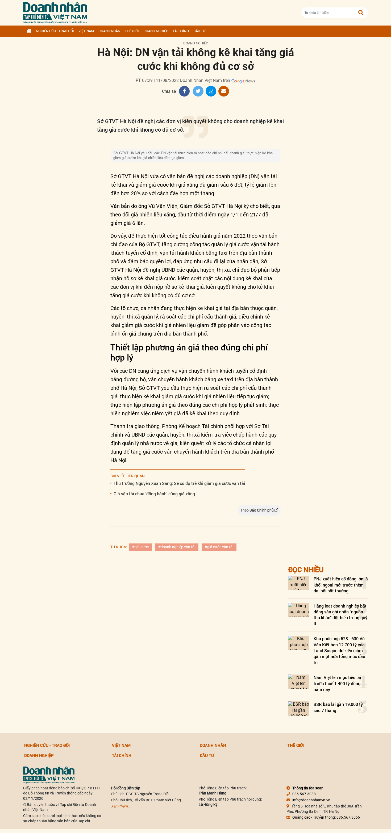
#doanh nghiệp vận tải (176, 547)
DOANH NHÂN (109, 31)
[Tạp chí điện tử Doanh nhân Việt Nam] (55, 11)
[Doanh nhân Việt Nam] (48, 774)
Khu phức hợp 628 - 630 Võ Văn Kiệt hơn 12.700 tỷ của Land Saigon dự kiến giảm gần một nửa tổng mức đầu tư (339, 650)
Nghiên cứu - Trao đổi (55, 31)
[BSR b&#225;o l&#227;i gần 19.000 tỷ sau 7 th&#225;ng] (298, 708)
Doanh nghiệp (155, 31)
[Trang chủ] (29, 31)
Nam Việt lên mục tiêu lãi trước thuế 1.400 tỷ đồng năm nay (337, 683)
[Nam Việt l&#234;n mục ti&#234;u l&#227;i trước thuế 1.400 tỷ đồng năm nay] (298, 682)
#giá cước (140, 547)
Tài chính (181, 31)
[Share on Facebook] (184, 91)
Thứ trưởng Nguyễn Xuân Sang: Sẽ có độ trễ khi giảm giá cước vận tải (179, 483)
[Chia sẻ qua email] (223, 91)
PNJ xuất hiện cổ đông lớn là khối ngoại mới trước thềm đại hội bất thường (341, 584)
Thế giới (132, 31)
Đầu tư (199, 31)
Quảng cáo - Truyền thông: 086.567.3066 (326, 817)
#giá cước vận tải (219, 547)
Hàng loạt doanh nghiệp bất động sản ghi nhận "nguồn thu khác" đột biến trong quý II (340, 614)
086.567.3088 (304, 794)
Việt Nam (86, 31)
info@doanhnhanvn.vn (311, 800)
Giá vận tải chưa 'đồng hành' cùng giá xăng (154, 493)
